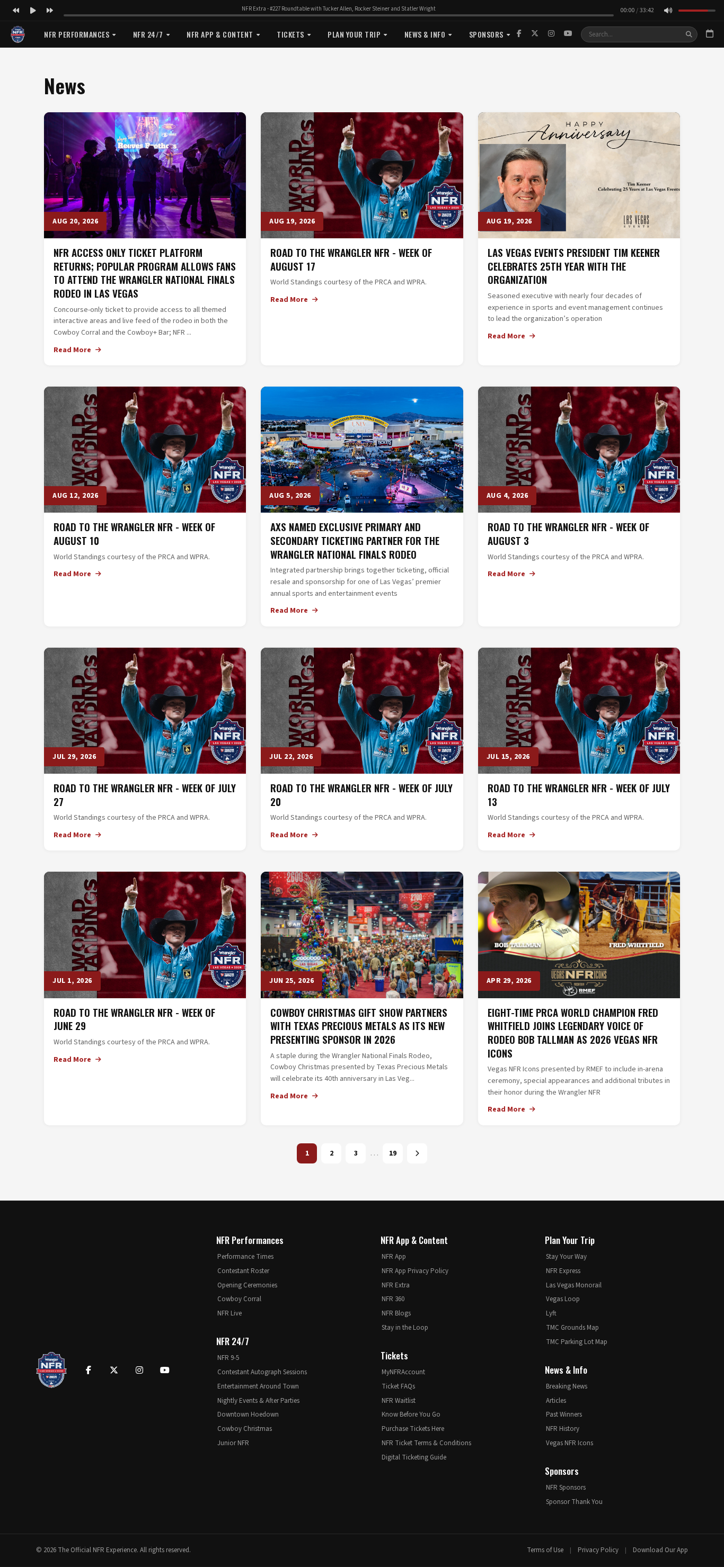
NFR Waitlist (399, 1400)
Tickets (290, 34)
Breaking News (566, 1386)
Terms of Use (545, 1550)
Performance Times (245, 1256)
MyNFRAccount (403, 1372)
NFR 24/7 (148, 34)
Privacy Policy (598, 1550)
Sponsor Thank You (574, 1502)
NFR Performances (76, 34)
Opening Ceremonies (247, 1285)
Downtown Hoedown (248, 1414)
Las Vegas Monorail (574, 1285)
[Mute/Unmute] (667, 10)
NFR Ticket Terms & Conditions (426, 1443)
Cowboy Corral (239, 1299)
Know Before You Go (411, 1414)
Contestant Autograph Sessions (262, 1372)
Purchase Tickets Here (413, 1429)
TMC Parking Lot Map (576, 1342)
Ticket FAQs (398, 1386)
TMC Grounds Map (572, 1327)
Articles (556, 1400)
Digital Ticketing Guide (414, 1457)
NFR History (562, 1429)
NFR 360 (393, 1299)
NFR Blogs (396, 1313)
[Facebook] (519, 34)
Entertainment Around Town (258, 1386)
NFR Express (563, 1271)
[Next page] (417, 1153)
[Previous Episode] (15, 10)
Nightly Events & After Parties (258, 1400)
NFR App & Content (220, 34)
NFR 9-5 (228, 1358)
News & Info (425, 34)
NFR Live (229, 1313)
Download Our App (660, 1550)
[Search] (689, 34)
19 (392, 1153)
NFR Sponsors (566, 1487)
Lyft (551, 1313)
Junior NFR (233, 1443)
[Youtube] (165, 1370)
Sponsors (486, 34)
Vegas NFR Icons (569, 1443)
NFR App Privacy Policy (415, 1271)
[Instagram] (551, 34)
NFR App (394, 1256)
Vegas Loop (563, 1299)
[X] (534, 34)
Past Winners (564, 1414)
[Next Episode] (49, 10)
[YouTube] (568, 34)
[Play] (32, 10)
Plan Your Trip (354, 34)
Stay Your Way (566, 1256)
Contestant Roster (243, 1271)
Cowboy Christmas (244, 1429)
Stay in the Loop (405, 1327)
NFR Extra (396, 1285)
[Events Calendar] (709, 34)
